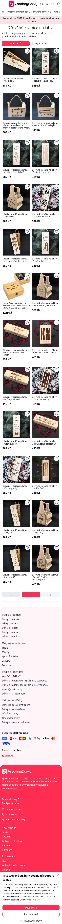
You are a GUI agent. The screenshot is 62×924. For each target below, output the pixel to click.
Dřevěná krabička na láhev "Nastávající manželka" (15, 171)
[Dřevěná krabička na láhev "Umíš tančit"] (16, 558)
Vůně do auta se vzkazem (16, 704)
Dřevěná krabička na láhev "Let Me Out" (44, 487)
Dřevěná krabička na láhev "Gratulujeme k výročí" (44, 215)
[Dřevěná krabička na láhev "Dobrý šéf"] (16, 513)
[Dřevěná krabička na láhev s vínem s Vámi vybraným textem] (16, 333)
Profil (5, 860)
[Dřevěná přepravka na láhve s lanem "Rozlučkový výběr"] (45, 106)
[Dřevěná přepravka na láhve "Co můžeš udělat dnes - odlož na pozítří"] (45, 558)
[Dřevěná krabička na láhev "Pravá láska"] (45, 242)
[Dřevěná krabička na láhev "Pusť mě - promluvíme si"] (45, 153)
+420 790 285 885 (14, 814)
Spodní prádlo (10, 656)
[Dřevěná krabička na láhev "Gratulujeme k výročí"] (45, 197)
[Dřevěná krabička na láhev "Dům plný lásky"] (16, 469)
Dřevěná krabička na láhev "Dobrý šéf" (15, 531)
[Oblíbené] (52, 3)
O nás (5, 832)
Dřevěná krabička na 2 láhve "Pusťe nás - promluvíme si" (45, 351)
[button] (58, 3)
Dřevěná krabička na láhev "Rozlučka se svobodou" (44, 79)
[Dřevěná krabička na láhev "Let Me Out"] (45, 469)
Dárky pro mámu (11, 636)
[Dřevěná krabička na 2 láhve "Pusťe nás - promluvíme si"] (45, 333)
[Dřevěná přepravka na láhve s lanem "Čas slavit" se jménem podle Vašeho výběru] (16, 106)
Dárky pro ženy (10, 623)
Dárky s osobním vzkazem (16, 722)
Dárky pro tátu (10, 632)
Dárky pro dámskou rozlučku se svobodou (25, 684)
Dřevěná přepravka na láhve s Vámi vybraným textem (45, 304)
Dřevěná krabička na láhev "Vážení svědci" (15, 442)
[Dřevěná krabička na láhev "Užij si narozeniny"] (45, 380)
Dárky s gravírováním (13, 709)
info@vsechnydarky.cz (17, 819)
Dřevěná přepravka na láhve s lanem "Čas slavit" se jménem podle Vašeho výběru (16, 125)
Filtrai (17, 43)
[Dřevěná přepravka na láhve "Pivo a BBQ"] (45, 513)
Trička (5, 647)
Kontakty (7, 849)
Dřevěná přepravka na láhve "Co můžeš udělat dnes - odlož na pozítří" (45, 577)
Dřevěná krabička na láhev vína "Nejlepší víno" (15, 398)
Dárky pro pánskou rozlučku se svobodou (24, 680)
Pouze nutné (31, 914)
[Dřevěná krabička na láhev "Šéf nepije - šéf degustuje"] (16, 242)
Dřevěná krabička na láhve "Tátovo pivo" (15, 215)
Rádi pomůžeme (10, 803)
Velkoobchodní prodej (14, 865)
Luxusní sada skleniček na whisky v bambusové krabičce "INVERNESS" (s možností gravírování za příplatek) (16, 305)
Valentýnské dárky (12, 689)
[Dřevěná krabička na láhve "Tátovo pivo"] (16, 197)
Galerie (6, 869)
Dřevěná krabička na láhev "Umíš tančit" (15, 576)
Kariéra (6, 845)
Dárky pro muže (11, 619)
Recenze (6, 836)
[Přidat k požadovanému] (27, 51)
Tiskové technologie (13, 841)
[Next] (50, 594)
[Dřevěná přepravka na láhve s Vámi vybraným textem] (45, 286)
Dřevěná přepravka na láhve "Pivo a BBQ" (45, 531)
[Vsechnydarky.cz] (24, 3)
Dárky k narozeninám (13, 693)
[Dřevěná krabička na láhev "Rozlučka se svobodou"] (45, 62)
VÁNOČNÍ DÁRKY (11, 676)
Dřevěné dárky (40, 11)
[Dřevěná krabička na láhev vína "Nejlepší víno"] (16, 380)
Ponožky (6, 665)
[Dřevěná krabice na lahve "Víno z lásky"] (16, 62)
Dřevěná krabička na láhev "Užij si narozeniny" (44, 398)
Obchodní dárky (11, 717)
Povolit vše (31, 907)
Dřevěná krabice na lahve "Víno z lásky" (14, 79)
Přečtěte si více (34, 899)
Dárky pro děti (10, 627)
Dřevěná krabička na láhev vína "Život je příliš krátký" (44, 442)
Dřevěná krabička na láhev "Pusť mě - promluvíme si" (44, 171)
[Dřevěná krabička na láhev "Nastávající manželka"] (16, 153)
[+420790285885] (47, 4)
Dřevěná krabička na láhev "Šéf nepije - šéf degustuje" (15, 260)
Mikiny (5, 652)
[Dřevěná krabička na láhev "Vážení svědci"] (16, 425)
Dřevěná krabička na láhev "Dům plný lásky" (15, 487)
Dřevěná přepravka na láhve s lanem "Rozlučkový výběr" (45, 124)
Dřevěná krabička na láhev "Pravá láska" (44, 260)
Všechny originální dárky (19, 11)
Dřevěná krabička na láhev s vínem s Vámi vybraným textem (16, 352)
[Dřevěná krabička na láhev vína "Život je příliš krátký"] (45, 425)
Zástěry (6, 660)
